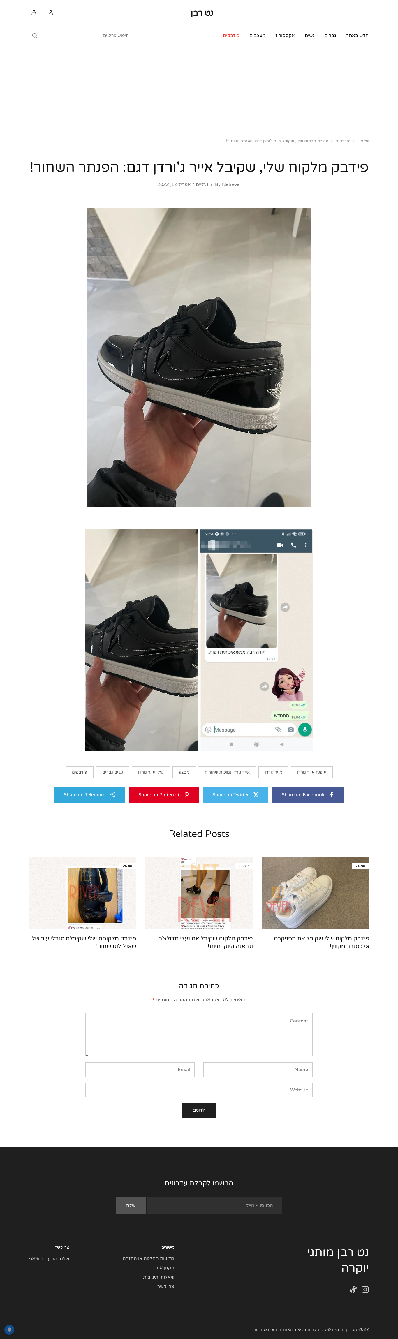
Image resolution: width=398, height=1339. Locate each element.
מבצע (184, 772)
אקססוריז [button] (285, 35)
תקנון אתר (164, 1268)
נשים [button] (309, 35)
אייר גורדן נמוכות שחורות (227, 772)
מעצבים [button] (257, 35)
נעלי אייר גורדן (151, 772)
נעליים (202, 184)
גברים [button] (330, 35)
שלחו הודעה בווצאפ (49, 1259)
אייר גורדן (273, 772)
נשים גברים (112, 772)
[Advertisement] (199, 89)
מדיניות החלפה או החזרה (148, 1259)
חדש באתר (357, 35)
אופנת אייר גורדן (311, 772)
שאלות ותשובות (158, 1277)
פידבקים (231, 35)
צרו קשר (165, 1286)
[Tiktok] (353, 1291)
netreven (232, 184)
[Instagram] (365, 1291)
